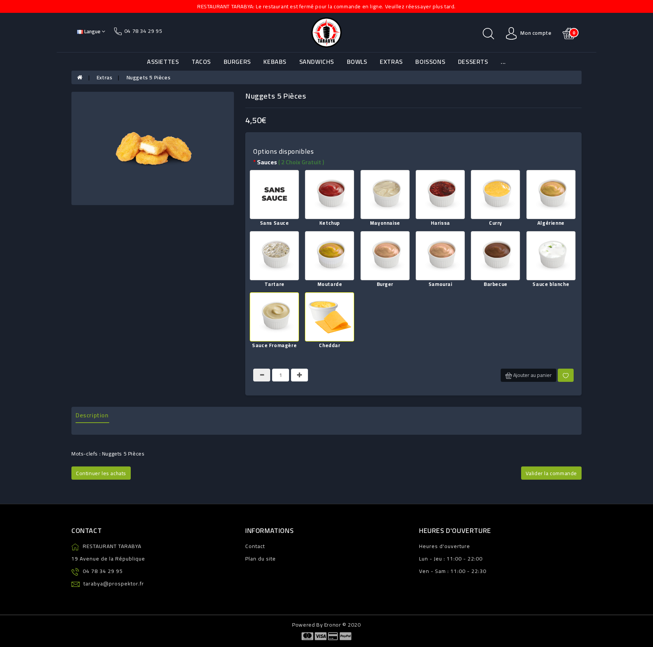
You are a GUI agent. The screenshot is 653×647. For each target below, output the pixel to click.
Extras (391, 61)
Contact (255, 546)
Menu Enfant (455, 90)
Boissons (430, 61)
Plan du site (260, 559)
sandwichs (316, 61)
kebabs (274, 61)
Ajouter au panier (532, 375)
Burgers (237, 61)
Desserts (473, 61)
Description (92, 415)
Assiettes (163, 61)
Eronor (332, 625)
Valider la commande (551, 473)
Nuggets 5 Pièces (149, 77)
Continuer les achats (101, 473)
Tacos (201, 61)
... (503, 61)
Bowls (357, 61)
